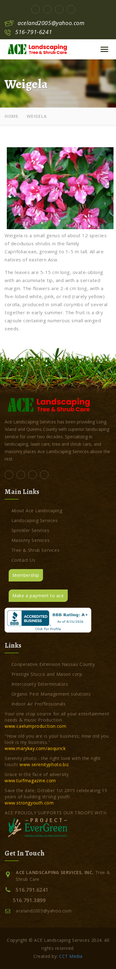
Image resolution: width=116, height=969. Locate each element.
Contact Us (23, 560)
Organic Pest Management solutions (51, 694)
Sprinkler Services (30, 530)
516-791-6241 (33, 32)
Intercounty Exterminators (39, 684)
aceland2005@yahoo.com (51, 23)
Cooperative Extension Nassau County (53, 664)
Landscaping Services (34, 520)
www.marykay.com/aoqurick (35, 748)
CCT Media (71, 956)
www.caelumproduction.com (35, 726)
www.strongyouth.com (29, 803)
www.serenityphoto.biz (44, 764)
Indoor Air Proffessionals (38, 704)
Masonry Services (30, 540)
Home (11, 116)
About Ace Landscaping (36, 510)
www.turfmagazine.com (30, 780)
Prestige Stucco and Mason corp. (47, 674)
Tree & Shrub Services (35, 550)
